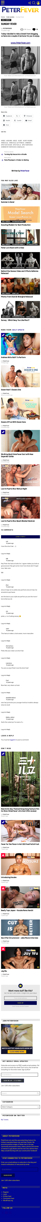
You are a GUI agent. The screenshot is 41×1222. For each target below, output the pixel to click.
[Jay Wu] (20, 958)
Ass (15, 141)
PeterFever (28, 145)
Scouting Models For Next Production (15, 225)
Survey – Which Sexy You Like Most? (15, 320)
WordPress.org (8, 1200)
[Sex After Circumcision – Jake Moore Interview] (20, 927)
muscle (5, 143)
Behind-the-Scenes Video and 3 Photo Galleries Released (19, 272)
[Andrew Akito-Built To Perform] (20, 344)
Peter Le (17, 145)
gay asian (28, 141)
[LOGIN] (38, 3)
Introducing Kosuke (8, 877)
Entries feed (7, 1196)
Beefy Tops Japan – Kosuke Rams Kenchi (17, 910)
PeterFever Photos (18, 268)
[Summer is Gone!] (20, 192)
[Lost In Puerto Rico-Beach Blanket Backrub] (20, 508)
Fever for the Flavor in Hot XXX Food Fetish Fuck (20, 844)
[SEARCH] (34, 3)
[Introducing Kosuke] (20, 864)
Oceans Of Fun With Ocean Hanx (13, 422)
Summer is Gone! (7, 202)
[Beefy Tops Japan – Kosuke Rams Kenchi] (20, 897)
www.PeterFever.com (20, 42)
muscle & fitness (17, 143)
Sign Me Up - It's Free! (12, 1081)
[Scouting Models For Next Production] (20, 214)
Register (6, 1192)
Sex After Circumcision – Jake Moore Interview (19, 938)
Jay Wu (4, 971)
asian (9, 141)
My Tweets (4, 1119)
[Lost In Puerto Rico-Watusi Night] (20, 475)
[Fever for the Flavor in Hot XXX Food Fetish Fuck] (20, 831)
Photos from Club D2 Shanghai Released (17, 296)
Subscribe (8, 1175)
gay (20, 141)
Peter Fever (7, 145)
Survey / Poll (30, 317)
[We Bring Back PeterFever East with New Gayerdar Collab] (20, 441)
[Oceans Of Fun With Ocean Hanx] (20, 409)
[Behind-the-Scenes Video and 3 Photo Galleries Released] (20, 260)
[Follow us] (29, 3)
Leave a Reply (20, 537)
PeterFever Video (32, 244)
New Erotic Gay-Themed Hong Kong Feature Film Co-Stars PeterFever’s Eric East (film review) (20, 810)
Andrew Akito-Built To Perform (13, 357)
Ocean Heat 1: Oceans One (11, 389)
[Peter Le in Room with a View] (20, 237)
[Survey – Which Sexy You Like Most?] (20, 309)
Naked (28, 143)
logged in (13, 740)
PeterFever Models (18, 221)
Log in (5, 1194)
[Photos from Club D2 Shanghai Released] (20, 286)
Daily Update (6, 199)
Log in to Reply (5, 553)
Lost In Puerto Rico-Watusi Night (14, 489)
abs (3, 141)
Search (38, 1093)
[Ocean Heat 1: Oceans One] (20, 376)
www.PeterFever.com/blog (13, 147)
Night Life (15, 293)
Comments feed (8, 1198)
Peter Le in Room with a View (12, 248)
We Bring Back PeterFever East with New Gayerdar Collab (17, 455)
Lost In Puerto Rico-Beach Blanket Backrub (18, 521)
